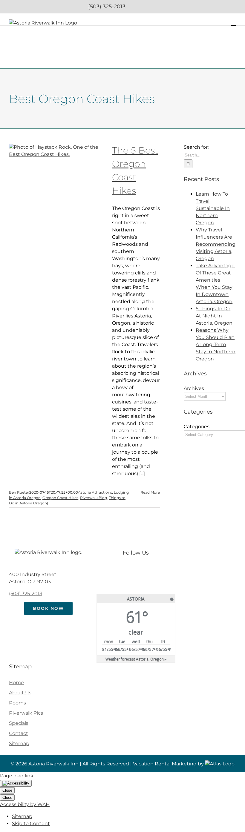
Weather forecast (135, 658)
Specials (18, 723)
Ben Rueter (19, 492)
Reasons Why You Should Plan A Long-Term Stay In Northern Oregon (215, 344)
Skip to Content (31, 823)
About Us (20, 693)
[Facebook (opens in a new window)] (137, 6)
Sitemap (19, 743)
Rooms (17, 703)
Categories (196, 426)
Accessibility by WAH (25, 804)
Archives (194, 388)
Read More (150, 492)
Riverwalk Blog (93, 497)
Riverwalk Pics (26, 713)
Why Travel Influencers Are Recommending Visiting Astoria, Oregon (215, 244)
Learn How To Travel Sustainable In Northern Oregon (213, 208)
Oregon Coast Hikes (60, 497)
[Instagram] (142, 570)
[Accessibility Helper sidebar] (16, 783)
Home (16, 682)
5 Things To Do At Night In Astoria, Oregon (214, 316)
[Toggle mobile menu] (233, 22)
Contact (18, 733)
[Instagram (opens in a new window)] (153, 6)
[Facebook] (130, 570)
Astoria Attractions (95, 492)
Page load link (16, 776)
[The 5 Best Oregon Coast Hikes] (57, 174)
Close (7, 790)
